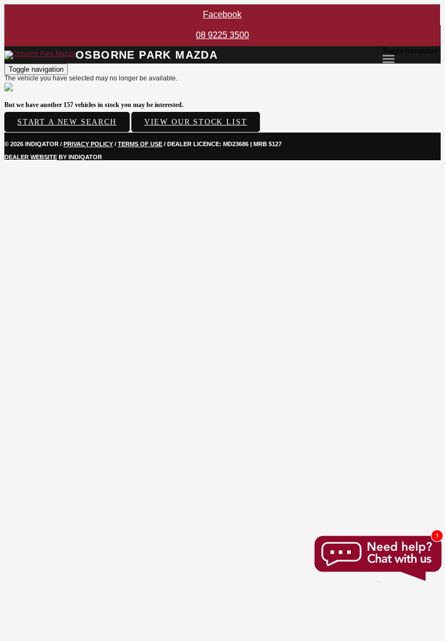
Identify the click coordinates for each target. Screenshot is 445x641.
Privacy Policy (88, 144)
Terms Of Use (140, 144)
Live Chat (377, 558)
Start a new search (67, 122)
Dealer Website (30, 157)
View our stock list (195, 122)
